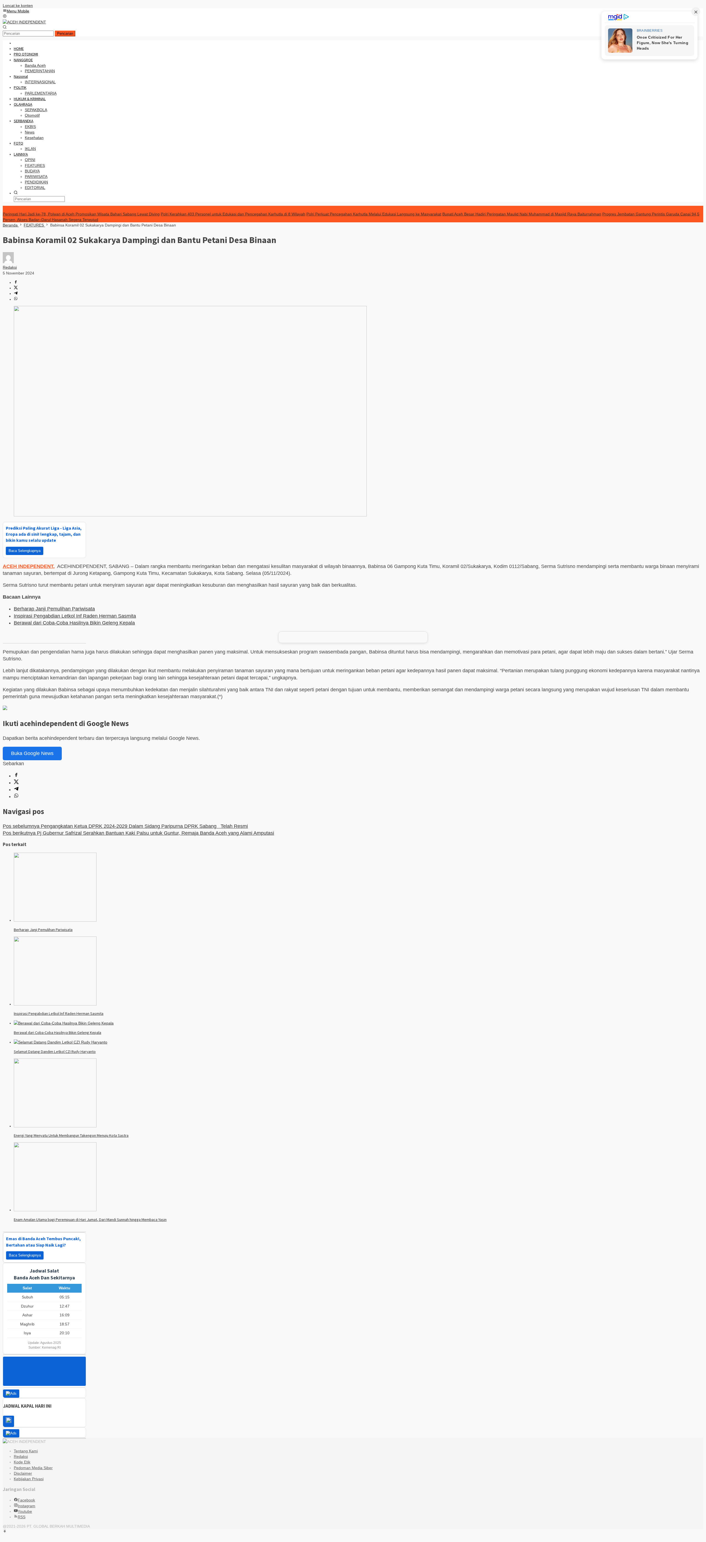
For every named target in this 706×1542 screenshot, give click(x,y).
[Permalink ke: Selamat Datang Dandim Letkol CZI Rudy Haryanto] (60, 1042)
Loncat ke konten (18, 5)
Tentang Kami (26, 1455)
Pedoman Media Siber (33, 1472)
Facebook (26, 1504)
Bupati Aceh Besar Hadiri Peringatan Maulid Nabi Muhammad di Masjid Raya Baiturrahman (521, 214)
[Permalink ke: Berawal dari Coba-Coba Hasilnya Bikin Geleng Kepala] (64, 1023)
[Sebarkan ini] (16, 282)
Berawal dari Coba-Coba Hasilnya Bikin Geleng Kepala (74, 623)
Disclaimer (23, 1478)
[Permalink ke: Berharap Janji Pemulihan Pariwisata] (55, 920)
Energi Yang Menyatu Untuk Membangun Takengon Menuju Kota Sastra (71, 1135)
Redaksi (21, 1461)
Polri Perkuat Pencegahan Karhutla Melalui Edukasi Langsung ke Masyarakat (373, 214)
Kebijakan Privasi (29, 1483)
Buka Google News (32, 753)
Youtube (25, 1516)
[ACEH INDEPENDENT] (24, 22)
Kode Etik (22, 1466)
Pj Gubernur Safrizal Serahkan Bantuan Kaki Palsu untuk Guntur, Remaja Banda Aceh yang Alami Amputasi (138, 833)
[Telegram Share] (16, 293)
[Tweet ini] (16, 288)
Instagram (26, 1510)
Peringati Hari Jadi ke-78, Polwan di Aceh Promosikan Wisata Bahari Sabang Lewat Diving (81, 214)
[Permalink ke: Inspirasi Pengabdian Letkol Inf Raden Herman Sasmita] (55, 1004)
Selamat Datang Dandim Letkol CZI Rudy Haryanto (55, 1051)
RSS (21, 1521)
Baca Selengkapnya (25, 551)
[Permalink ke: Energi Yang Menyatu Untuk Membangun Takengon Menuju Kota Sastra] (55, 1126)
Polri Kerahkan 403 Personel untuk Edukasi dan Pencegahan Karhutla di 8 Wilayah (233, 214)
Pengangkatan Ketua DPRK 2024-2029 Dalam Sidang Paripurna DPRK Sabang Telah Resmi (125, 826)
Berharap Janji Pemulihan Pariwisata (54, 609)
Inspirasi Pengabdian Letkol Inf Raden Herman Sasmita (75, 616)
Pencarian (65, 33)
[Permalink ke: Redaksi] (8, 262)
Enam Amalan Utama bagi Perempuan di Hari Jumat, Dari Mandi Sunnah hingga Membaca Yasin (90, 1219)
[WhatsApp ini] (16, 299)
